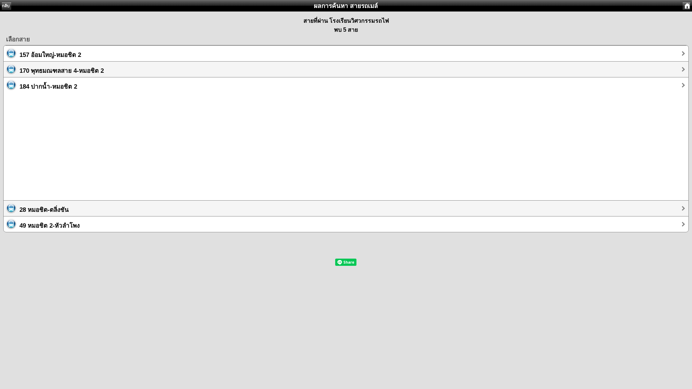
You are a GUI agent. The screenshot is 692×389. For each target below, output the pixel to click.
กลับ (6, 5)
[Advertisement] (220, 143)
